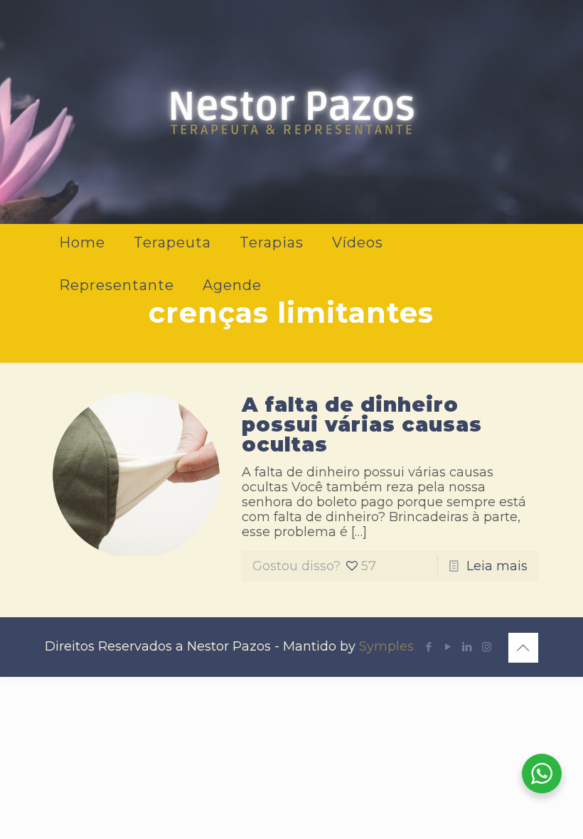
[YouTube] (448, 646)
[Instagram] (486, 646)
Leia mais (497, 566)
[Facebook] (429, 646)
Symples (386, 646)
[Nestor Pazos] (291, 110)
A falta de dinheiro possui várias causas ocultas (362, 424)
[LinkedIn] (467, 646)
